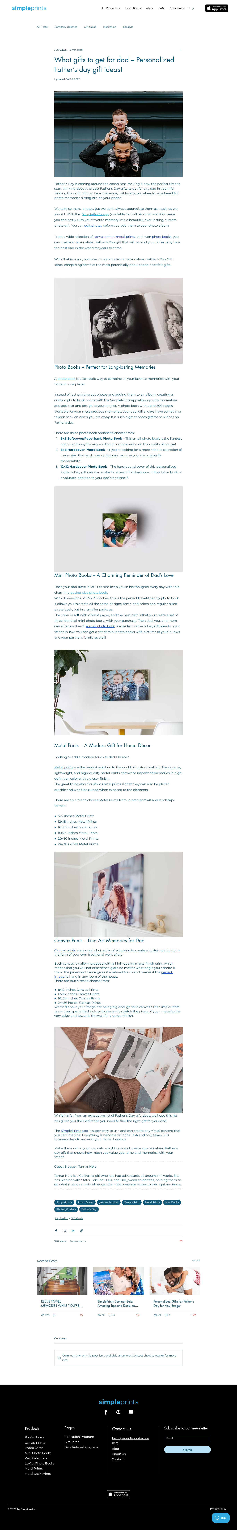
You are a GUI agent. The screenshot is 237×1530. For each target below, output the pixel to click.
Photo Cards (34, 1448)
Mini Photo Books (38, 1453)
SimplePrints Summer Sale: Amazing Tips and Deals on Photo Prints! (116, 1303)
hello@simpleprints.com (130, 1438)
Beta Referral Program (81, 1447)
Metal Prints (152, 1202)
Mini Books (172, 1202)
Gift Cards (72, 1442)
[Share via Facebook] (56, 1230)
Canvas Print (131, 1202)
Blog (115, 1448)
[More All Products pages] (119, 8)
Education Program (79, 1436)
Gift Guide (90, 26)
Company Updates (65, 26)
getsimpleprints (108, 1202)
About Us (119, 1454)
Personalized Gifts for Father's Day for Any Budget (174, 1303)
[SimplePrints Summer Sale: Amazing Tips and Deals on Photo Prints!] (118, 1281)
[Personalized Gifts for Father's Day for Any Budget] (175, 1281)
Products (32, 1428)
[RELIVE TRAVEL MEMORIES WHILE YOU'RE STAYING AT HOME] (62, 1281)
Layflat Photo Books (39, 1463)
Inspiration (109, 26)
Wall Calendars (36, 1458)
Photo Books (86, 1202)
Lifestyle (128, 26)
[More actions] (181, 50)
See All (196, 1260)
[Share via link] (81, 1230)
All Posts (42, 26)
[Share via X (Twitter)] (64, 1230)
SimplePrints (64, 1202)
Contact (118, 1459)
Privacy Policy (218, 1508)
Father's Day (89, 1209)
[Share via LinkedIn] (73, 1230)
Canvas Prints (35, 1442)
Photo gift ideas (66, 1209)
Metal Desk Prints (38, 1473)
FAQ (115, 1443)
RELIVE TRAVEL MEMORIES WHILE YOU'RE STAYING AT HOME (60, 1303)
